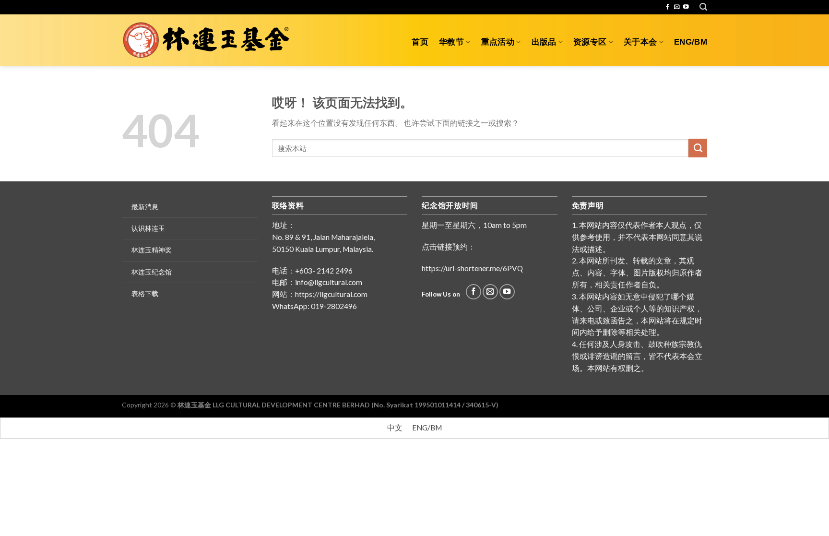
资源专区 (589, 42)
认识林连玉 (148, 228)
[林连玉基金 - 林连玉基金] (209, 40)
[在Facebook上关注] (668, 7)
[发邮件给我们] (677, 7)
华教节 (451, 42)
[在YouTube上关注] (686, 7)
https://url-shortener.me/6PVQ (472, 268)
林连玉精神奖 (151, 250)
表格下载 (144, 293)
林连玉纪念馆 (151, 272)
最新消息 (144, 206)
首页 (420, 42)
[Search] (703, 7)
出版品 (544, 42)
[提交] (697, 148)
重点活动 (497, 42)
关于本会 (640, 42)
